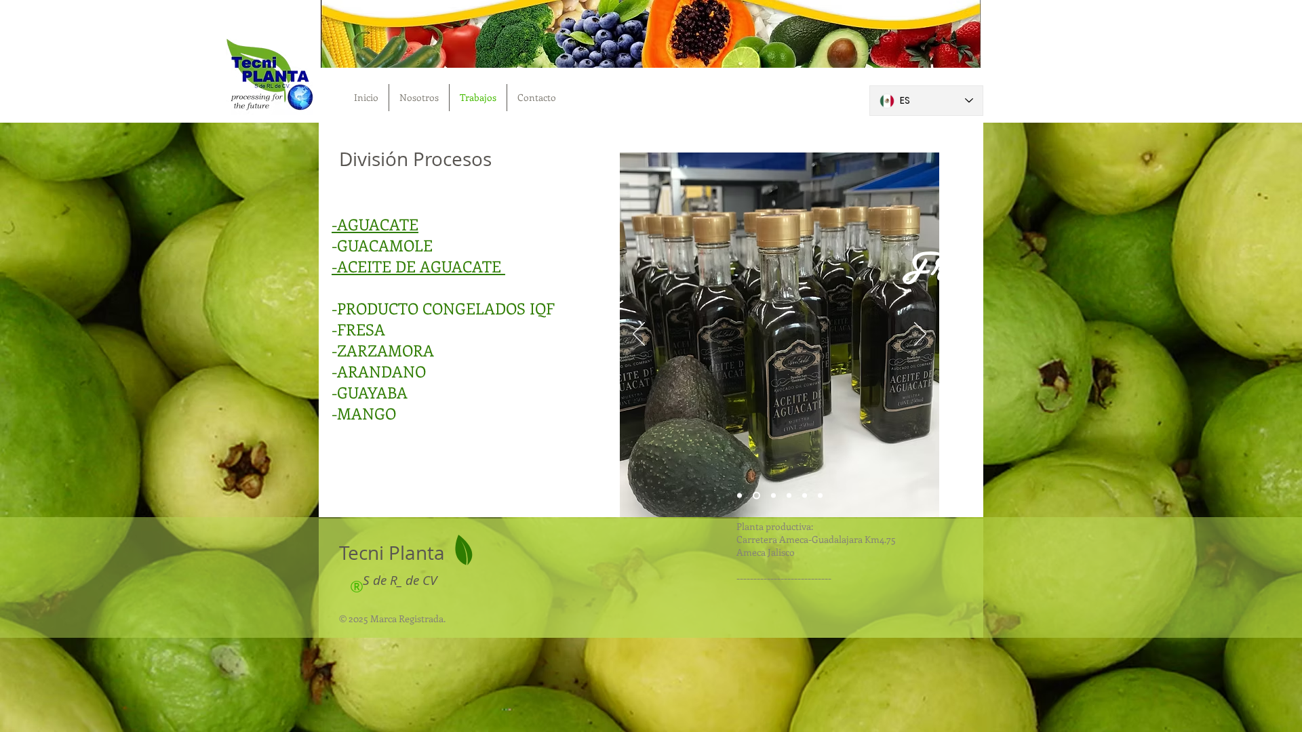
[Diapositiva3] (789, 495)
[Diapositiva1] (755, 495)
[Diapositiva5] (820, 495)
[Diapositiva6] (739, 495)
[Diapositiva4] (804, 495)
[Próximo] (920, 335)
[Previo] (639, 335)
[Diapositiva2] (772, 496)
